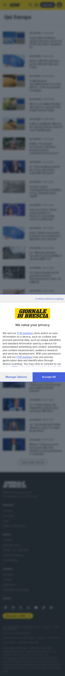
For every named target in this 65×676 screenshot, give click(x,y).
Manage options (16, 377)
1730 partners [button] (25, 333)
